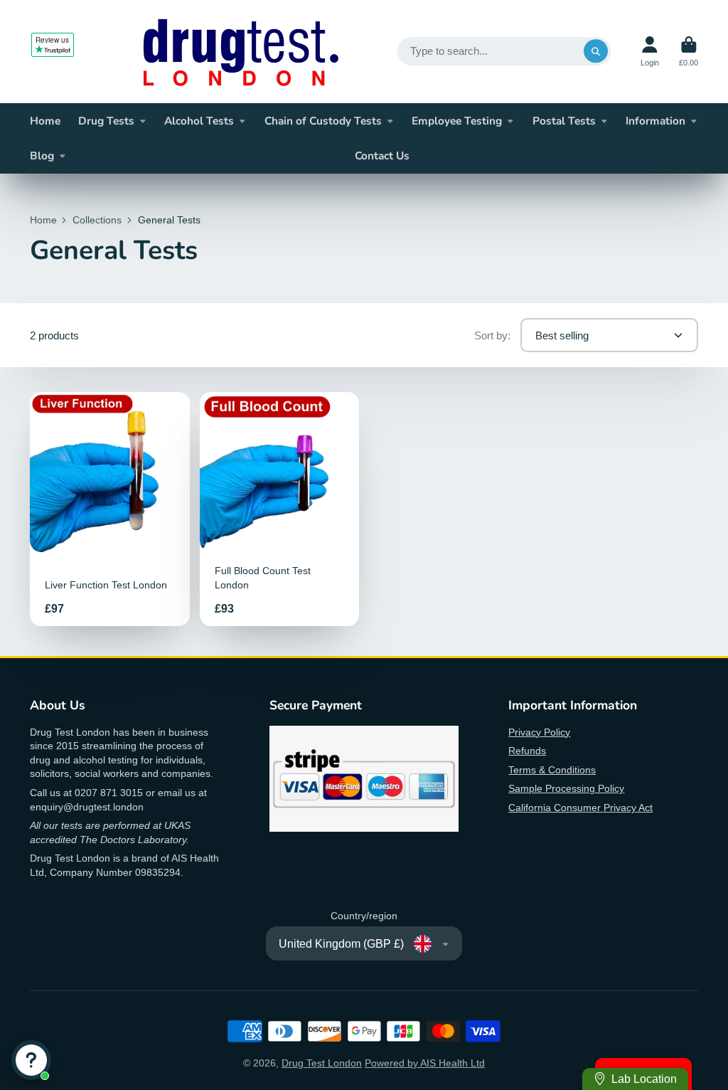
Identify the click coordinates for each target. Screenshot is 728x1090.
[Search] (596, 51)
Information (655, 120)
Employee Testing (457, 120)
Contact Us (382, 155)
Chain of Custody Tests (323, 120)
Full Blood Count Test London (280, 509)
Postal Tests (564, 120)
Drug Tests (106, 120)
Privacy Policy (539, 732)
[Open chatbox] (31, 1060)
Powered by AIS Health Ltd (425, 1063)
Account (650, 51)
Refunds (527, 750)
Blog (42, 155)
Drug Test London (322, 1063)
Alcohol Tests (199, 120)
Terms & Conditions (552, 770)
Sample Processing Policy (566, 788)
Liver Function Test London (110, 509)
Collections (97, 220)
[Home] (241, 51)
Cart (688, 51)
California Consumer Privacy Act (580, 807)
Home (45, 120)
